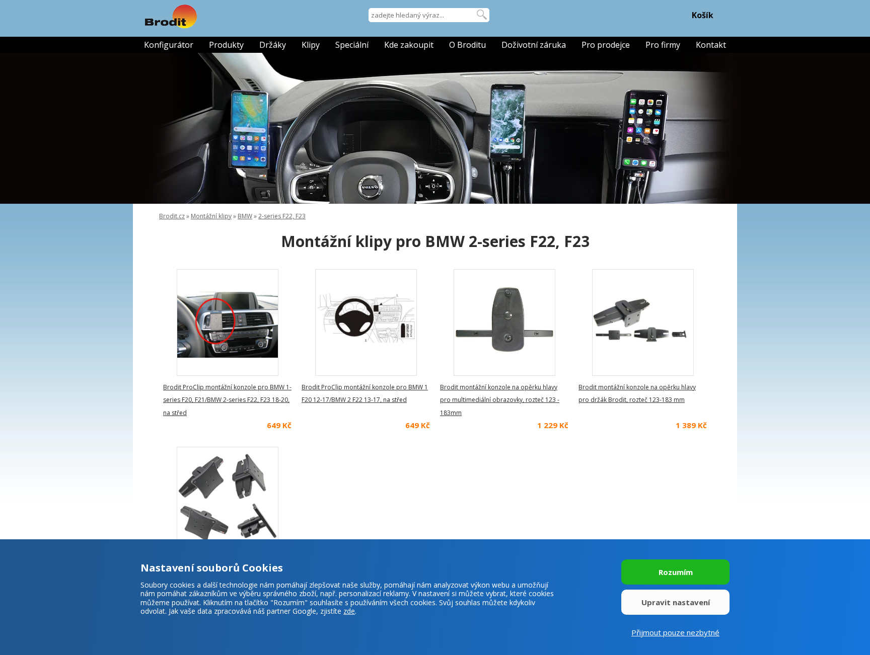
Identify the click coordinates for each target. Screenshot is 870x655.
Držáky (272, 44)
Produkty (226, 44)
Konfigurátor (168, 44)
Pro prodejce (606, 44)
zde (349, 611)
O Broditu (467, 44)
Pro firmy (662, 44)
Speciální (352, 44)
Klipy (311, 44)
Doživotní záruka (533, 44)
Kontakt (711, 44)
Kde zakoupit (408, 44)
